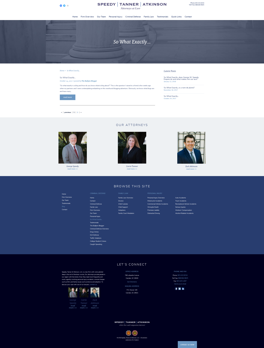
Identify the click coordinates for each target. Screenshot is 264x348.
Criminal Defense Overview (99, 229)
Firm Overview (87, 17)
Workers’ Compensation (183, 210)
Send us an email (180, 284)
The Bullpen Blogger (89, 81)
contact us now (187, 344)
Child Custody (123, 204)
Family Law (149, 17)
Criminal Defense (133, 17)
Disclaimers (144, 337)
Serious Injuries (180, 207)
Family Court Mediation (126, 213)
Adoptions (121, 210)
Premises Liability (153, 210)
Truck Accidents (180, 201)
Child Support (123, 207)
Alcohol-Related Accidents (184, 213)
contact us (93, 284)
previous (67, 112)
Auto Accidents (180, 198)
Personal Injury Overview (156, 198)
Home (75, 17)
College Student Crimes (98, 241)
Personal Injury (115, 17)
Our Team (101, 17)
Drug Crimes (94, 232)
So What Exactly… (171, 96)
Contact (188, 17)
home (62, 71)
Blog (63, 206)
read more (67, 97)
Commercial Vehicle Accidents (157, 204)
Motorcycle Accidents (154, 201)
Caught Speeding (96, 244)
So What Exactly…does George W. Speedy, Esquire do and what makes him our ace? (181, 78)
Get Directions (132, 282)
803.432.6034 (199, 3)
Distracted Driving (153, 213)
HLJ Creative (135, 340)
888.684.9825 (199, 5)
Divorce (120, 201)
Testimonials (162, 17)
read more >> (72, 169)
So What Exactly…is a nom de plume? (179, 88)
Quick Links (176, 17)
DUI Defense (94, 235)
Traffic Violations (95, 238)
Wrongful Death (153, 207)
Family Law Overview (125, 198)
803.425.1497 (182, 281)
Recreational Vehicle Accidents (185, 204)
